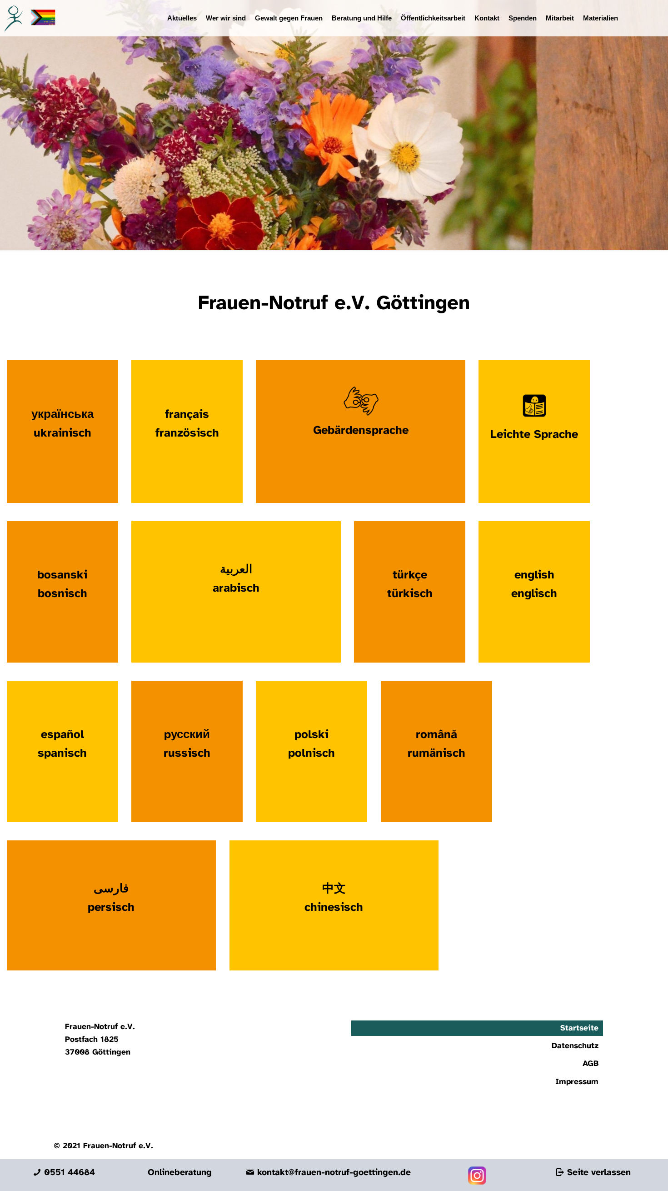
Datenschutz (575, 1046)
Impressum (576, 1082)
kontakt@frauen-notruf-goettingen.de (332, 1172)
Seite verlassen (597, 1172)
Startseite (579, 1028)
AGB (590, 1064)
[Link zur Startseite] (28, 18)
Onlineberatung (180, 1172)
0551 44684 (68, 1172)
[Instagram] (477, 1182)
